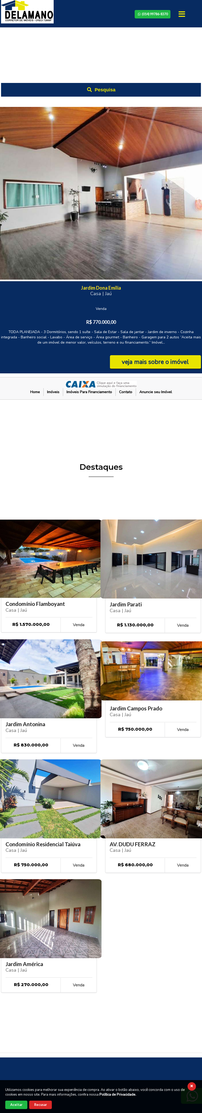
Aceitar (16, 1105)
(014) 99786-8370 (154, 14)
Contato (125, 391)
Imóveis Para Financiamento (89, 391)
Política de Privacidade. (117, 1094)
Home (35, 391)
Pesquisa (104, 89)
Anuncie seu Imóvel (155, 391)
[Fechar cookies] (192, 1086)
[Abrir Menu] (182, 14)
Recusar (40, 1105)
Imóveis (53, 391)
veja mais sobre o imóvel (155, 362)
